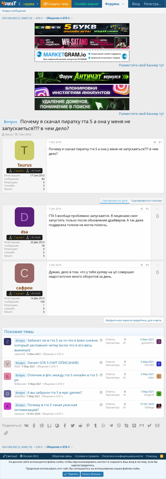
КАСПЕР (149, 365)
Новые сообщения (14, 11)
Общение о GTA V (53, 354)
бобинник (20, 384)
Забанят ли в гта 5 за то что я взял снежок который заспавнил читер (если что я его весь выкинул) (56, 345)
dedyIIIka (19, 396)
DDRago (149, 407)
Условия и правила (87, 456)
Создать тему (57, 4)
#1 (160, 142)
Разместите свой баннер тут (141, 65)
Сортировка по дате (114, 200)
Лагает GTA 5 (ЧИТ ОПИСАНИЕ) (53, 362)
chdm (151, 377)
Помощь (151, 456)
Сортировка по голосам (146, 200)
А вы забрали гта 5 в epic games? (54, 392)
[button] (37, 4)
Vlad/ (17, 366)
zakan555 (19, 354)
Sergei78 (149, 395)
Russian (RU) (30, 456)
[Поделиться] (154, 142)
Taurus (9, 134)
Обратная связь (62, 456)
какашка (19, 413)
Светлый (11, 456)
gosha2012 (148, 343)
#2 (147, 208)
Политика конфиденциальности (122, 456)
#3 (147, 265)
